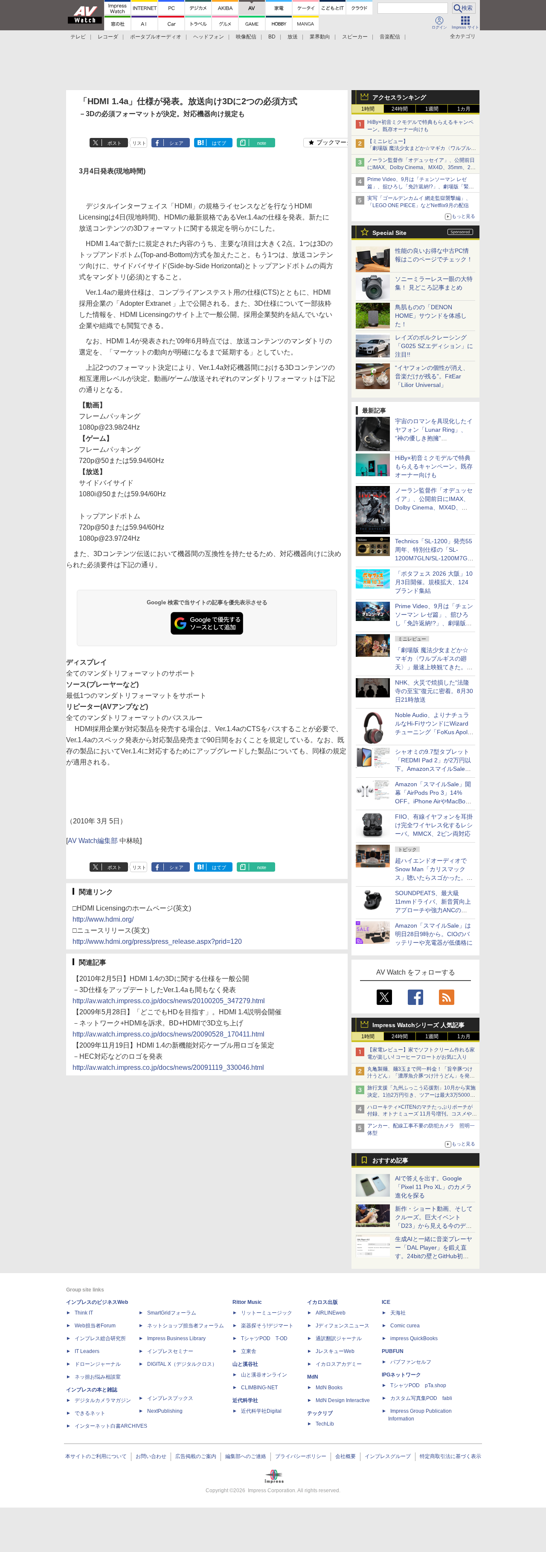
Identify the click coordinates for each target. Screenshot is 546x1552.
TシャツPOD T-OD (264, 1338)
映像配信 (246, 37)
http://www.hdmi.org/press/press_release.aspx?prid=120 (157, 941)
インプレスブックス (170, 1398)
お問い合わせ (151, 1456)
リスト (139, 143)
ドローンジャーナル (98, 1364)
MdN (312, 1377)
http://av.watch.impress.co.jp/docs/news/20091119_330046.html (168, 1067)
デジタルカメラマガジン (103, 1400)
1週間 (432, 109)
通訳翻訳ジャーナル (339, 1338)
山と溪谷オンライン (264, 1375)
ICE (386, 1302)
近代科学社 (245, 1400)
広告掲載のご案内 (195, 1456)
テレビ (78, 37)
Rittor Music (247, 1302)
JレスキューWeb (335, 1351)
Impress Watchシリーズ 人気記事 (418, 1025)
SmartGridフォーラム (171, 1313)
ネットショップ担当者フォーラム (185, 1326)
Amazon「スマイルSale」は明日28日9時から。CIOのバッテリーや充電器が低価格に (434, 934)
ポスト (114, 143)
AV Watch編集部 (93, 840)
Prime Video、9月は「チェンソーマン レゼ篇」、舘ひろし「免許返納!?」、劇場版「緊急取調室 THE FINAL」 (420, 186)
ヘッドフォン (208, 37)
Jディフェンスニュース (342, 1326)
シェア (176, 143)
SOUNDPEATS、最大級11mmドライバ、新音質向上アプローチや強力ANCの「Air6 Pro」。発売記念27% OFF (433, 910)
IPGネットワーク (401, 1375)
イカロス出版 (322, 1302)
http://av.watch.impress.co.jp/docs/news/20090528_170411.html (168, 1034)
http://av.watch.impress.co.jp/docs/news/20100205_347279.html (169, 1000)
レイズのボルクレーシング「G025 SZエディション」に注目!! (434, 346)
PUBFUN (393, 1351)
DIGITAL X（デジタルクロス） (182, 1364)
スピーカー (355, 37)
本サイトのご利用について (96, 1456)
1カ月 (463, 109)
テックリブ (320, 1413)
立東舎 (248, 1351)
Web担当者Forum (95, 1326)
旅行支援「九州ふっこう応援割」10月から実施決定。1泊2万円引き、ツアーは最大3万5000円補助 (421, 1095)
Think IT (84, 1313)
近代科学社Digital (261, 1411)
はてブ (219, 143)
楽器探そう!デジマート (267, 1326)
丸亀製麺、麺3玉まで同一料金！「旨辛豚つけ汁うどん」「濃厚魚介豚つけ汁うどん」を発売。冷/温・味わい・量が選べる (420, 1076)
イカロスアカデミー (339, 1364)
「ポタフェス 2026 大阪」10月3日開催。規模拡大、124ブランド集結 (434, 582)
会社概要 (345, 1456)
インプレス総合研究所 (100, 1338)
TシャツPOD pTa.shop (418, 1385)
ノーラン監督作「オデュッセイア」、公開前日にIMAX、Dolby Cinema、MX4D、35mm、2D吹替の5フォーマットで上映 (421, 167)
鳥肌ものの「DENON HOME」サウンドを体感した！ (431, 316)
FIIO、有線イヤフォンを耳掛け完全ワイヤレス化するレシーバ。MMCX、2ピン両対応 (434, 825)
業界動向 (320, 37)
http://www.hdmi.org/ (103, 919)
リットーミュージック (266, 1313)
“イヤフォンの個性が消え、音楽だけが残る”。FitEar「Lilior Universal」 (432, 376)
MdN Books (329, 1388)
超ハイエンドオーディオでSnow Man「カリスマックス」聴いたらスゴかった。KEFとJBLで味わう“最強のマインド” (434, 877)
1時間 (368, 109)
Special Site (389, 232)
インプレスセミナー (170, 1351)
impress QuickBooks (414, 1338)
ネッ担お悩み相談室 (98, 1377)
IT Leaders (87, 1351)
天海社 (398, 1313)
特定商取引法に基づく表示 (450, 1456)
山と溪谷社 (245, 1364)
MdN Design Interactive (343, 1400)
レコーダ (108, 37)
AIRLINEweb (331, 1313)
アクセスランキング (399, 97)
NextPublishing (165, 1411)
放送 (293, 37)
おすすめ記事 (390, 1160)
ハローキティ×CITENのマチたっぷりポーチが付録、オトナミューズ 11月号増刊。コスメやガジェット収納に (422, 1114)
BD (272, 37)
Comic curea (405, 1326)
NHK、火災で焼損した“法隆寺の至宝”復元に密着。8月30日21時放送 (434, 691)
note (261, 143)
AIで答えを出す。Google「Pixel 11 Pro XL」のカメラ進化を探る (433, 1187)
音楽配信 (390, 37)
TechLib (325, 1424)
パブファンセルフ (410, 1362)
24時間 (400, 109)
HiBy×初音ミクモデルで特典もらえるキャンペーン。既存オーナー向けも (434, 466)
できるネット (90, 1413)
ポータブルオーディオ (155, 37)
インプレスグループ (388, 1456)
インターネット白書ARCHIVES (111, 1426)
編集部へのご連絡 (245, 1456)
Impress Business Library (176, 1338)
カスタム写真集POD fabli (421, 1398)
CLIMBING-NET (259, 1388)
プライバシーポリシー (300, 1456)
